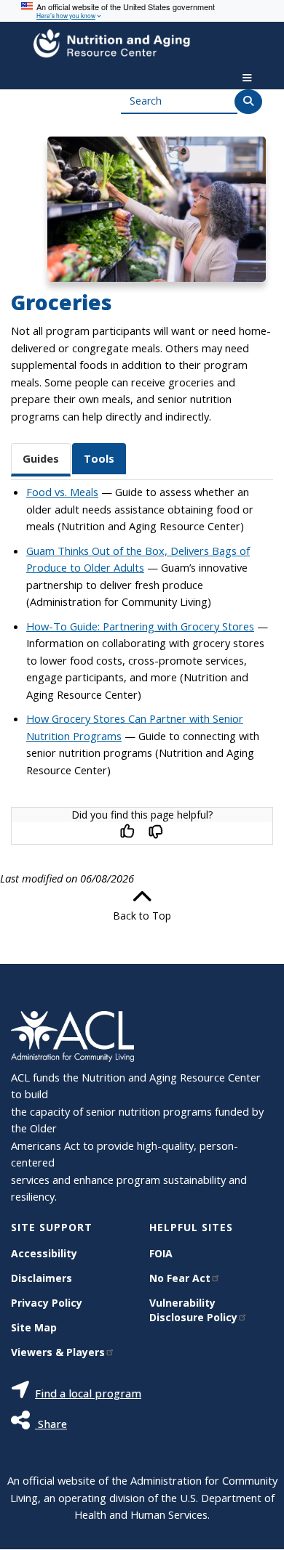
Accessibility (44, 1253)
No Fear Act (179, 1278)
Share (51, 1423)
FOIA (161, 1253)
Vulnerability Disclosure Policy (193, 1310)
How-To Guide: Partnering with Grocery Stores (140, 626)
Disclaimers (41, 1278)
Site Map (34, 1327)
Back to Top (142, 915)
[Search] (248, 101)
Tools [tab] (99, 458)
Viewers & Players (58, 1352)
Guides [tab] (41, 458)
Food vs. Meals (62, 491)
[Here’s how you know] (142, 11)
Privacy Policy (46, 1303)
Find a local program (88, 1393)
